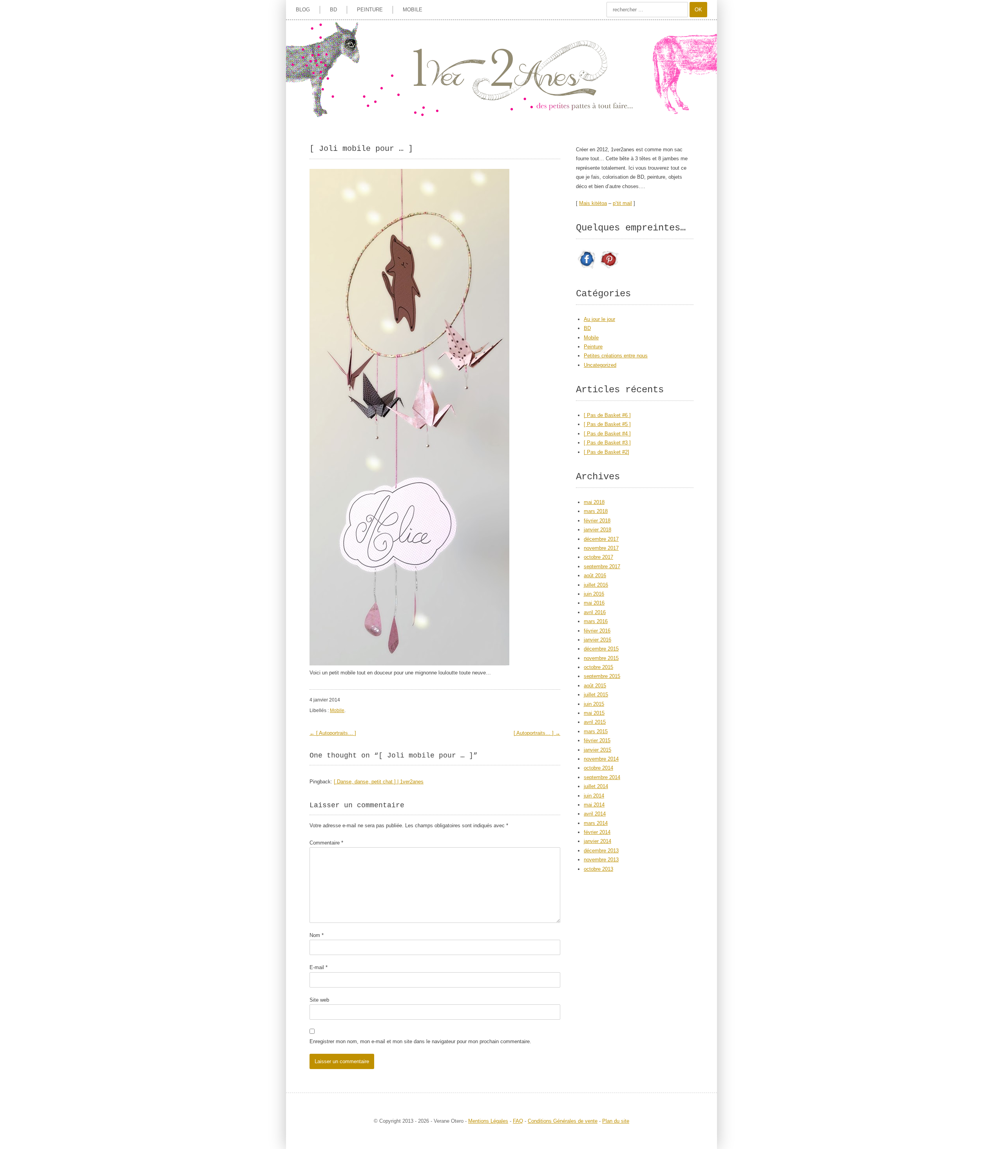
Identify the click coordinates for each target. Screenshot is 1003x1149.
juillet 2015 (596, 695)
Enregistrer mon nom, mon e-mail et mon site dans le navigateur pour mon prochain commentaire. (420, 1041)
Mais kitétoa (593, 203)
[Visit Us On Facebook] (587, 269)
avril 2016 (595, 612)
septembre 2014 (602, 777)
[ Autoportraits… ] (333, 733)
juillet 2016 (596, 585)
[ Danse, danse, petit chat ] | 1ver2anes (379, 782)
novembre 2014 (601, 759)
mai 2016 (594, 603)
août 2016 (595, 575)
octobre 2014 (598, 768)
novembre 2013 (601, 860)
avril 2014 (595, 814)
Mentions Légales (488, 1121)
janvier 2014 (597, 841)
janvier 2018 (597, 530)
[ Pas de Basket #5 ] (607, 424)
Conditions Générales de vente (562, 1121)
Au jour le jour (599, 319)
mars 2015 (596, 731)
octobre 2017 (598, 557)
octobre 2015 (598, 667)
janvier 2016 (597, 640)
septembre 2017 (602, 566)
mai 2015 (594, 713)
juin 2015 (594, 704)
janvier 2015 (597, 750)
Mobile (412, 10)
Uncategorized (600, 365)
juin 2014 (594, 796)
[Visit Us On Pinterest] (609, 269)
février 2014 (597, 832)
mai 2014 (594, 805)
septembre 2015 (602, 676)
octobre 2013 (598, 869)
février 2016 (597, 631)
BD (333, 10)
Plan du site (615, 1121)
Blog (303, 10)
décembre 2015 (601, 649)
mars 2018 (596, 511)
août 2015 (595, 686)
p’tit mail (622, 203)
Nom (317, 935)
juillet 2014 (596, 786)
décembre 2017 (601, 539)
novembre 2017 (601, 548)
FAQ (518, 1121)
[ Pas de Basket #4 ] (607, 434)
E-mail (319, 967)
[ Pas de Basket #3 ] (607, 443)
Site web (319, 1000)
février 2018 (597, 521)
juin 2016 (594, 594)
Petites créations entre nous (616, 356)
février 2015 (597, 740)
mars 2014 (596, 823)
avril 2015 (595, 722)
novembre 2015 (601, 658)
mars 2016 (596, 621)
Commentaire (326, 843)
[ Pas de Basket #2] (606, 452)
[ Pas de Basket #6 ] (607, 415)
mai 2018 (594, 502)
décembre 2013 (601, 851)
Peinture (370, 10)
